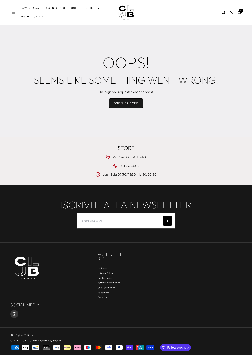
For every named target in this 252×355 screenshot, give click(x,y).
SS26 (36, 8)
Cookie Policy (105, 277)
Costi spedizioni (106, 287)
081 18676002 (129, 166)
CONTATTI (38, 16)
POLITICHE (90, 8)
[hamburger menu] (13, 12)
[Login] (231, 12)
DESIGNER (51, 8)
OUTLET (76, 8)
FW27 (24, 8)
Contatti (102, 297)
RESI (23, 16)
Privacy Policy (105, 272)
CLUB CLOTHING (29, 340)
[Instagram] (14, 314)
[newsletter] (167, 221)
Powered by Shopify (50, 340)
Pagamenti (103, 292)
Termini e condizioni (109, 282)
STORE (64, 8)
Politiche (102, 267)
